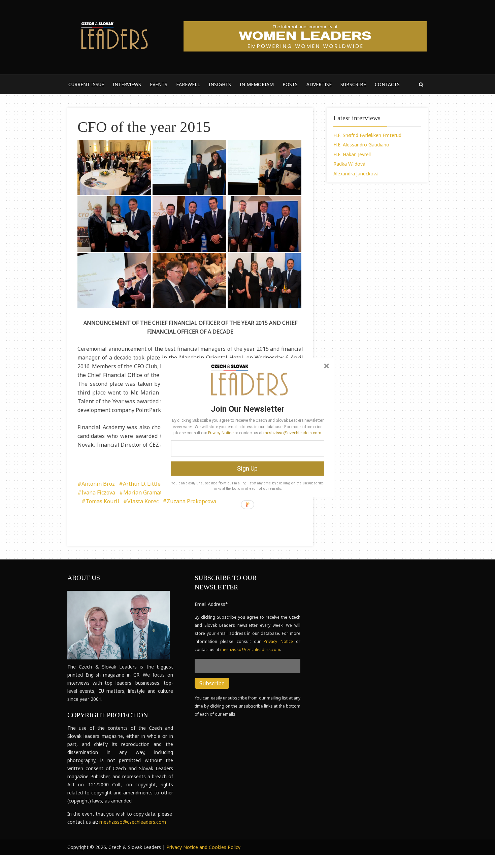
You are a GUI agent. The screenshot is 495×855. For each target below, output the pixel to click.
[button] (247, 409)
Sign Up (247, 468)
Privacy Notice (220, 432)
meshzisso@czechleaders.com (292, 432)
